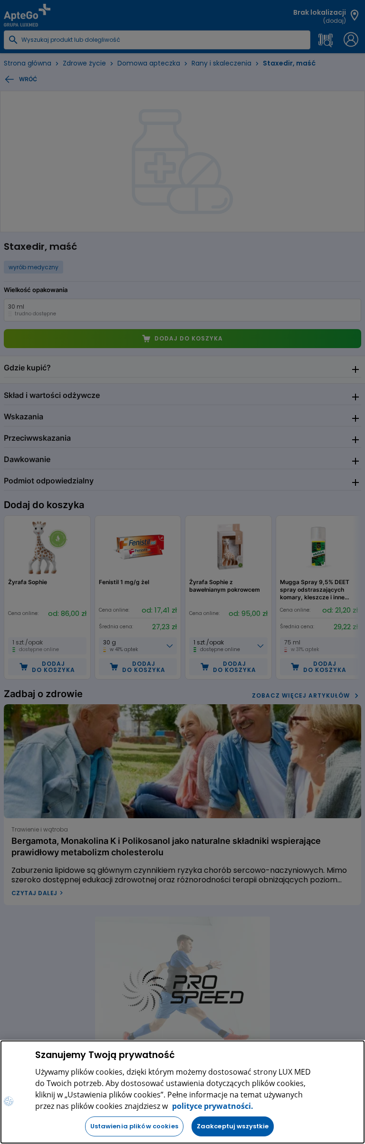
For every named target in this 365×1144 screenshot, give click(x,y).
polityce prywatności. (211, 1106)
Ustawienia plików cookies (134, 1126)
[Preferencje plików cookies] (8, 1101)
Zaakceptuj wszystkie (233, 1126)
